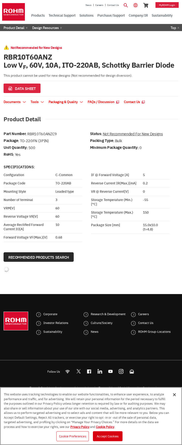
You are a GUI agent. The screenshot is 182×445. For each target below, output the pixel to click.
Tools (35, 101)
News (88, 5)
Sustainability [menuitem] (162, 15)
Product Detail (14, 27)
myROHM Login (167, 5)
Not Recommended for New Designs (133, 133)
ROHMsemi (78, 372)
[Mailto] (132, 372)
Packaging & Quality (63, 101)
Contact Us (113, 5)
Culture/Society (101, 322)
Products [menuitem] (38, 15)
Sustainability (52, 331)
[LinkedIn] (100, 372)
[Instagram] (121, 372)
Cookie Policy (105, 426)
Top (173, 27)
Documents (12, 101)
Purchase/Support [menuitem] (111, 15)
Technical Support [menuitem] (62, 15)
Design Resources (45, 27)
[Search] (125, 5)
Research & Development (108, 314)
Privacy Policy (79, 426)
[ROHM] (13, 12)
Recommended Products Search (38, 257)
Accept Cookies (107, 436)
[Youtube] (111, 372)
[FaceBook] (89, 372)
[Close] (174, 394)
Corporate (50, 314)
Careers (99, 5)
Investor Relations (55, 322)
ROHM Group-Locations (154, 331)
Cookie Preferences (72, 436)
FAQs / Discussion (101, 101)
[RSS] (68, 372)
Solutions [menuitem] (86, 15)
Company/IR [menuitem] (138, 15)
